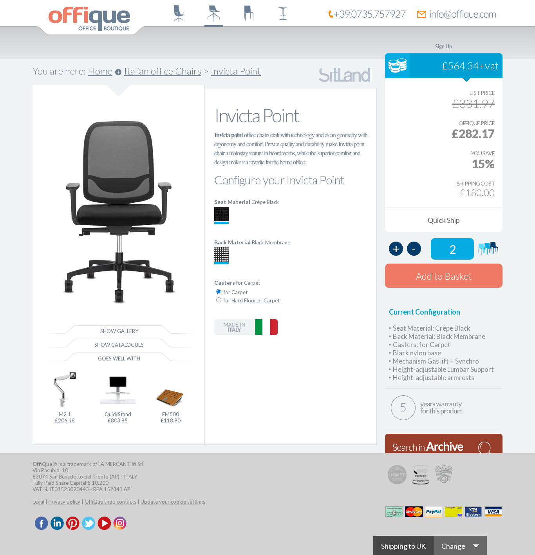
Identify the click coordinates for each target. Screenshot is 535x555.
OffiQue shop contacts (110, 502)
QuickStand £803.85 (118, 417)
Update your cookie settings (173, 502)
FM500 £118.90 (171, 417)
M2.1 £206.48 (65, 417)
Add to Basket (444, 276)
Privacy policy (64, 502)
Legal (38, 502)
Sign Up (443, 46)
